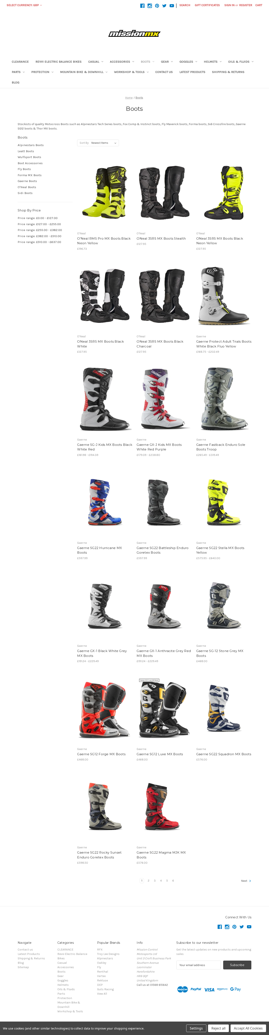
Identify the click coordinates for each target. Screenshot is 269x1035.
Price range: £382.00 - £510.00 (39, 236)
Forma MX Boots (30, 175)
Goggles (186, 61)
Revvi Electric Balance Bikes (59, 61)
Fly (99, 967)
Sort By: (84, 142)
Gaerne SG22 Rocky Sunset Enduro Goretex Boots (99, 854)
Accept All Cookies (248, 1028)
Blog (15, 82)
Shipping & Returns (228, 72)
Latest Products (192, 72)
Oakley (101, 963)
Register (245, 5)
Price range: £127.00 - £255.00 (39, 224)
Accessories (120, 61)
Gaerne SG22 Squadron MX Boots (223, 754)
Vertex (101, 976)
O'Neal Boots (27, 187)
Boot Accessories (30, 163)
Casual (93, 61)
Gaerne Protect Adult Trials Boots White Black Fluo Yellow (223, 343)
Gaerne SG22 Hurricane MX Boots (99, 550)
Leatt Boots (26, 151)
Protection (40, 72)
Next (244, 881)
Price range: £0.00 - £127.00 (38, 218)
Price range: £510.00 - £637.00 (39, 242)
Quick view (101, 185)
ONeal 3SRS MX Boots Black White (100, 343)
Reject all (218, 1028)
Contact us (164, 72)
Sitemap (23, 967)
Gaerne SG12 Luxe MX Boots (160, 754)
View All (102, 993)
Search (184, 5)
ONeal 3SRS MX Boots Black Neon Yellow (219, 240)
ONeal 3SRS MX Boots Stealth (161, 238)
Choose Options (105, 200)
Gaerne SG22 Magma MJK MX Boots (161, 854)
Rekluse (102, 980)
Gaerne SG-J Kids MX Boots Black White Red (104, 447)
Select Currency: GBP (23, 5)
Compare (103, 192)
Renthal (102, 971)
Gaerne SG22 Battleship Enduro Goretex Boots (163, 550)
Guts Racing (105, 989)
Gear (165, 61)
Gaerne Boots (27, 181)
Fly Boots (24, 169)
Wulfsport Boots (29, 157)
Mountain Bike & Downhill (81, 72)
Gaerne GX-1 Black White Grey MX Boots (102, 653)
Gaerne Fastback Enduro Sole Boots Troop (220, 447)
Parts (16, 72)
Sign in (229, 5)
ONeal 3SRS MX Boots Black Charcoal (160, 343)
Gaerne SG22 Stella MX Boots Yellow (220, 550)
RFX (100, 949)
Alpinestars (105, 958)
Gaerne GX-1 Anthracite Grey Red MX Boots (164, 653)
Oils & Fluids (238, 61)
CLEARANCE (20, 61)
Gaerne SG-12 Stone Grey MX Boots (220, 653)
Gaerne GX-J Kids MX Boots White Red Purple (159, 447)
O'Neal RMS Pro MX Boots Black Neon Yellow (104, 240)
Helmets (211, 61)
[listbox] (105, 143)
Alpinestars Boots (31, 145)
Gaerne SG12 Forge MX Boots (101, 754)
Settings (196, 1028)
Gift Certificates (207, 5)
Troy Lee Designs (108, 954)
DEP (100, 985)
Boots (145, 61)
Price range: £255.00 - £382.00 (40, 230)
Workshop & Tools (129, 72)
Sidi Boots (25, 193)
